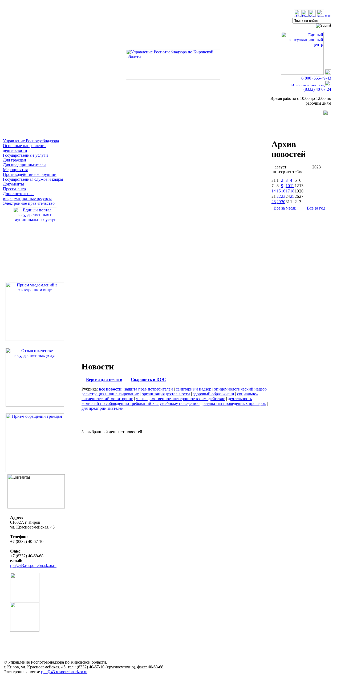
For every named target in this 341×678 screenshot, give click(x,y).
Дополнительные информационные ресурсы (27, 196)
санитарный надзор (193, 389)
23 (283, 196)
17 (288, 191)
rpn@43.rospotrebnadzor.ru (33, 565)
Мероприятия (15, 169)
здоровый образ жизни (213, 394)
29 (279, 201)
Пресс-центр (14, 189)
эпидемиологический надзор (240, 389)
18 (292, 191)
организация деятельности (166, 394)
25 (292, 196)
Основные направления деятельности (24, 148)
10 (288, 185)
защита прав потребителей (148, 389)
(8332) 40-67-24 (317, 89)
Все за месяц (285, 208)
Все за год (316, 208)
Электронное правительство (29, 203)
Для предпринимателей (24, 165)
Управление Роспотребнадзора (31, 141)
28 (273, 201)
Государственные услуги (25, 155)
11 (292, 185)
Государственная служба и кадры (33, 179)
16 (283, 191)
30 (283, 201)
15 (279, 191)
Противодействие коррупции (29, 174)
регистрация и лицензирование (110, 394)
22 (279, 196)
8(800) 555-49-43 (316, 78)
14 (273, 191)
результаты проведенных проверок (234, 403)
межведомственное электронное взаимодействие (180, 398)
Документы (13, 184)
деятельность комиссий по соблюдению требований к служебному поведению (167, 401)
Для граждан (14, 160)
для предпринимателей (103, 408)
